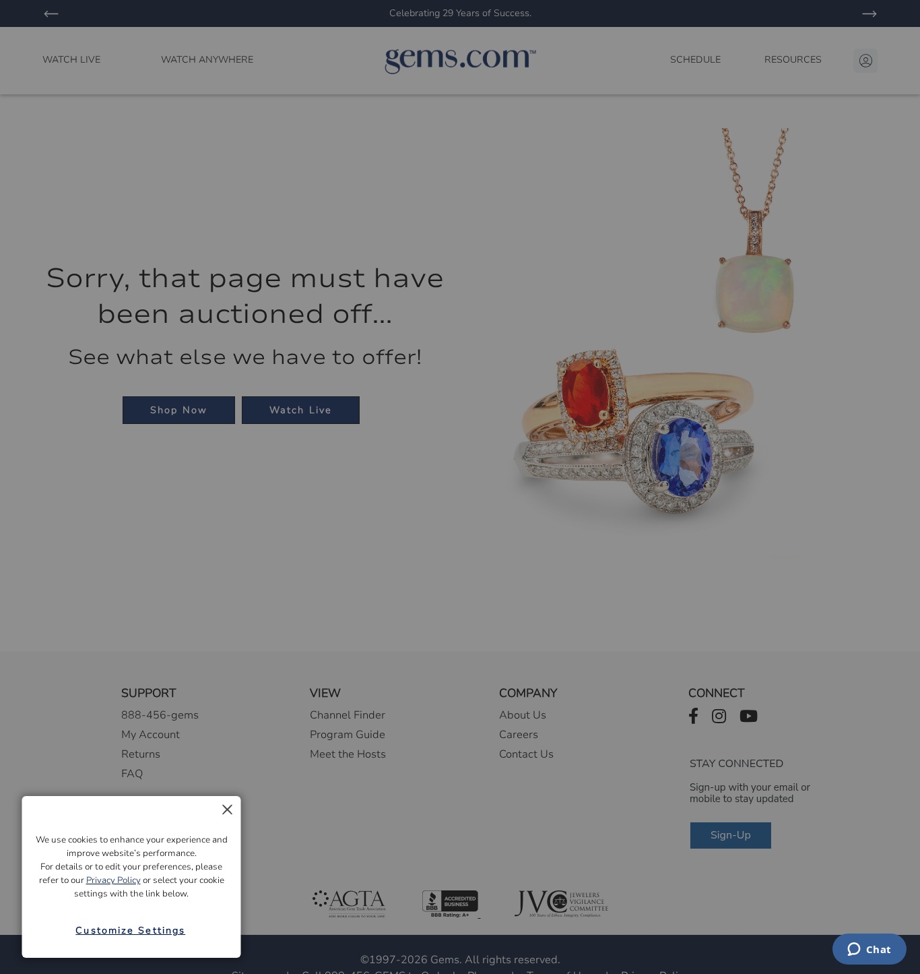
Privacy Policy (113, 880)
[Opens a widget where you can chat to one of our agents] (869, 950)
